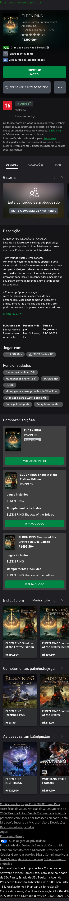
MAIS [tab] (58, 164)
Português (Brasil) (12, 836)
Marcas (12, 859)
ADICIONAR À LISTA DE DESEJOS (29, 87)
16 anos (22, 103)
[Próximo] (62, 177)
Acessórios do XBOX (13, 809)
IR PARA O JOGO (34, 523)
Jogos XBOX (29, 804)
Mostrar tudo (41, 600)
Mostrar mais (11, 314)
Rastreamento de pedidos (17, 827)
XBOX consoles (10, 804)
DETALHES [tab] (12, 164)
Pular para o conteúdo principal (21, 2)
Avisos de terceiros (30, 859)
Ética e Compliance (48, 854)
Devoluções (57, 822)
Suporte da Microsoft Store (31, 822)
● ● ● (60, 87)
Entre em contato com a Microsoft (22, 850)
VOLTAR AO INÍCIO (34, 461)
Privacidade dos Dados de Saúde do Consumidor (32, 845)
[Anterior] (54, 177)
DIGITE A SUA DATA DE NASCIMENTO (33, 211)
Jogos (4, 831)
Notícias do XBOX (39, 809)
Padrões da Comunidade (37, 813)
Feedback (14, 813)
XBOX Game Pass (48, 804)
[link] (20, 632)
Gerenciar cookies (23, 854)
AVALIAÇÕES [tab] (35, 164)
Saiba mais (55, 130)
